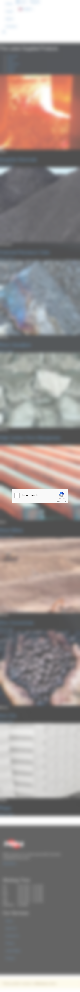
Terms (63, 501)
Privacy (58, 501)
